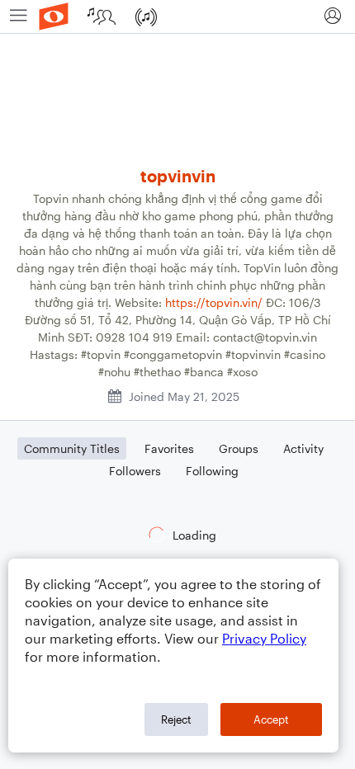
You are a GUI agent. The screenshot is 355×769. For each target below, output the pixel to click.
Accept (271, 719)
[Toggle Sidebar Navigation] (18, 16)
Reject (176, 719)
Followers (135, 471)
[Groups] (103, 16)
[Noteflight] (53, 16)
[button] (332, 16)
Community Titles (72, 448)
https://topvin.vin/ (214, 302)
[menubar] (177, 17)
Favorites (169, 448)
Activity (303, 448)
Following (212, 471)
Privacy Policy (264, 638)
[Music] (147, 16)
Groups (238, 448)
